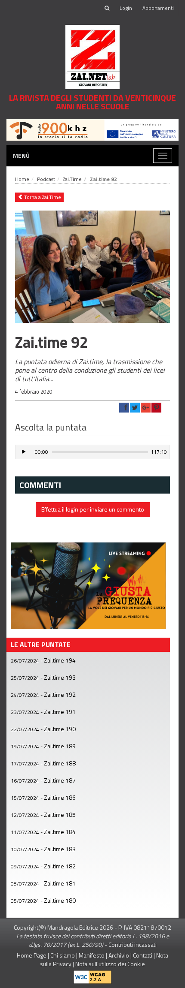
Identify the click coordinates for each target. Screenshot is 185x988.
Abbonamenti (158, 8)
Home (22, 179)
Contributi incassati (132, 944)
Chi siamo (62, 955)
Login (126, 8)
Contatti (142, 955)
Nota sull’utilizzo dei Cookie (110, 963)
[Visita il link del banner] (92, 128)
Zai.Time (72, 179)
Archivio (118, 955)
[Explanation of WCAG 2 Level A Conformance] (92, 975)
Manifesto (92, 955)
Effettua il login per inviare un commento (92, 509)
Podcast (46, 179)
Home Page (31, 955)
